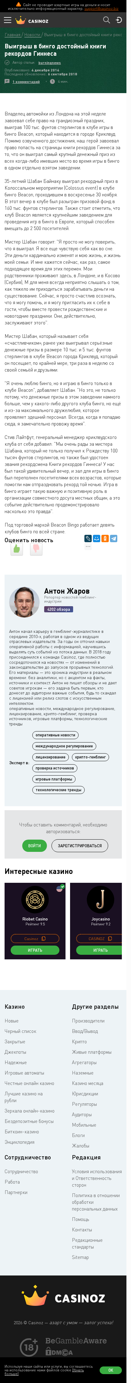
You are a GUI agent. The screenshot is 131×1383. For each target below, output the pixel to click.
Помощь (80, 1219)
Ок (110, 1370)
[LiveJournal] (88, 538)
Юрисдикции (85, 1093)
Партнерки (16, 1192)
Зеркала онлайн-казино (30, 1111)
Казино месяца (87, 1083)
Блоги (78, 1135)
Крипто (79, 1041)
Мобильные (84, 1125)
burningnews (49, 63)
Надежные (16, 1062)
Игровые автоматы (24, 1073)
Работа (12, 1182)
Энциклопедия (19, 1142)
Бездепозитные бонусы (29, 1121)
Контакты (82, 1229)
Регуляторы (84, 1104)
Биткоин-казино (22, 1131)
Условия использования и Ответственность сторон (97, 1178)
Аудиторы (82, 1114)
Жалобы (80, 1146)
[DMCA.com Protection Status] (59, 1354)
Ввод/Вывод (85, 1031)
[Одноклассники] (105, 538)
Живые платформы (92, 1052)
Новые (12, 1021)
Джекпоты (15, 1052)
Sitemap (80, 1257)
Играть (35, 950)
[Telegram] (113, 538)
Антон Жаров (67, 590)
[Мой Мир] (96, 538)
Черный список (20, 1031)
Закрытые (15, 1041)
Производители (88, 1021)
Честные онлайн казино (29, 1083)
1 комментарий (26, 82)
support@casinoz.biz (101, 8)
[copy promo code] (43, 938)
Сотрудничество (21, 1171)
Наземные (83, 1073)
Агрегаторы (84, 1062)
